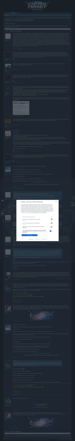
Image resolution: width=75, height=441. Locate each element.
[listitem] (37, 216)
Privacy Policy (43, 239)
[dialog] (37, 220)
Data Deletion (31, 239)
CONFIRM (30, 235)
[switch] (51, 219)
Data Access (37, 239)
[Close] (56, 202)
